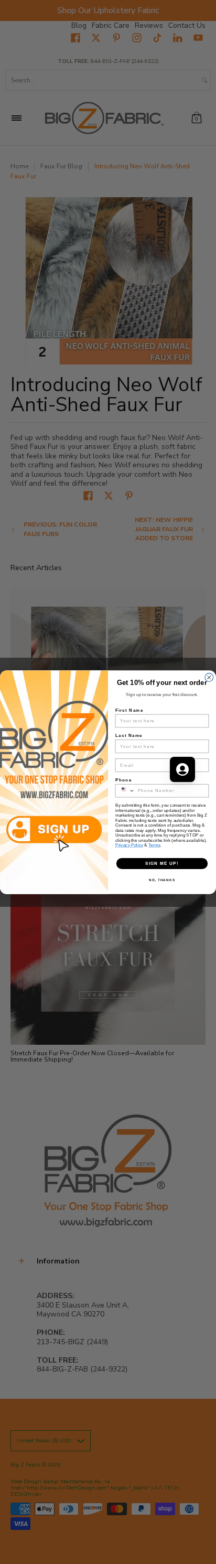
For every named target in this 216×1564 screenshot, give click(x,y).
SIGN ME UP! (162, 863)
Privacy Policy (129, 844)
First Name (129, 709)
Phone (123, 779)
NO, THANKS (162, 880)
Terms (154, 844)
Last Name (129, 735)
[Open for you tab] (182, 769)
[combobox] (125, 790)
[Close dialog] (209, 677)
